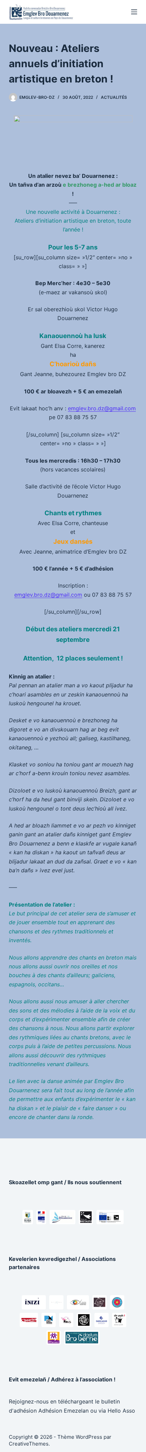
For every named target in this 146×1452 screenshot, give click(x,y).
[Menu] (134, 12)
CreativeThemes (29, 1443)
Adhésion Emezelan (63, 1410)
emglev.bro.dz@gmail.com (102, 408)
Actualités (114, 97)
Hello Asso (121, 1410)
